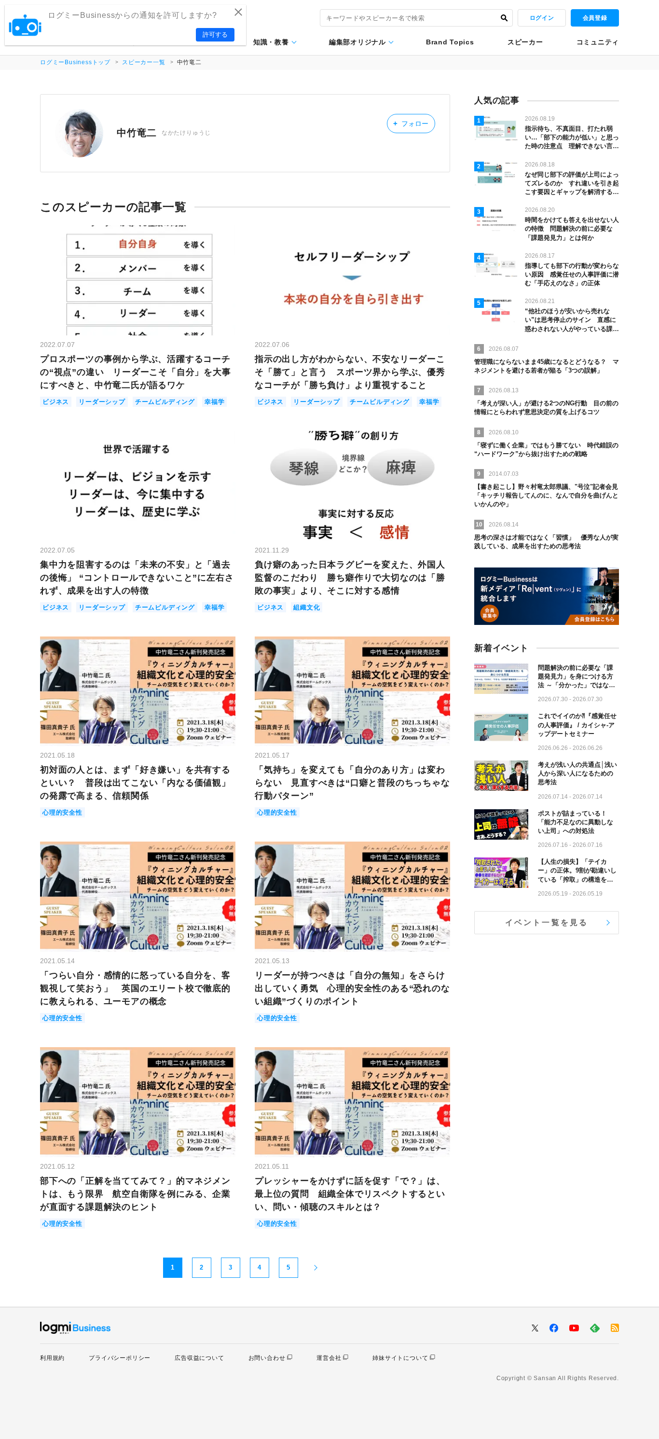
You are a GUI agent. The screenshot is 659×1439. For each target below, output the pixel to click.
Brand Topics (450, 42)
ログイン (542, 17)
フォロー (410, 123)
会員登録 (595, 17)
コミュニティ (598, 42)
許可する (215, 34)
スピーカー (525, 42)
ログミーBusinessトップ (75, 62)
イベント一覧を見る (547, 922)
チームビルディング (165, 401)
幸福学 (214, 401)
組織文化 (306, 607)
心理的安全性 (62, 812)
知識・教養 (271, 42)
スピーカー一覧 (143, 62)
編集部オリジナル (357, 42)
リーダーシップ (102, 401)
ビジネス (55, 401)
